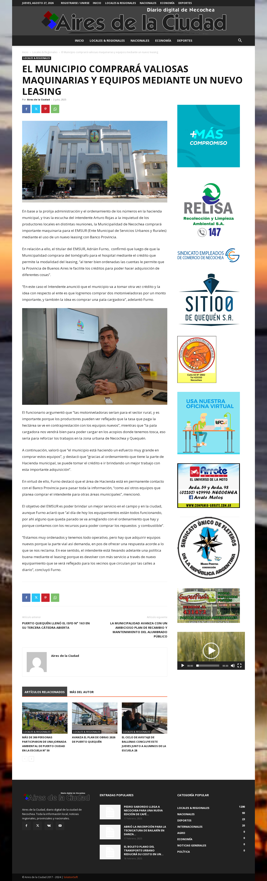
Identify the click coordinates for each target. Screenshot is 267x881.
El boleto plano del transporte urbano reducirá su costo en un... (144, 850)
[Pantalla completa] (239, 666)
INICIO (97, 3)
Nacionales (148, 3)
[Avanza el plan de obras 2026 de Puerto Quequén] (94, 718)
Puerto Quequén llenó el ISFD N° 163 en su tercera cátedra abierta (56, 625)
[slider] (207, 666)
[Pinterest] (45, 109)
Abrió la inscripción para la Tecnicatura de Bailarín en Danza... (145, 830)
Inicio (25, 52)
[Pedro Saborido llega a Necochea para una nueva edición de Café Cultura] (110, 812)
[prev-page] (24, 758)
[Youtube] (60, 826)
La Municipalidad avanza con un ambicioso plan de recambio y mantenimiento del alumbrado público (138, 629)
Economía (167, 3)
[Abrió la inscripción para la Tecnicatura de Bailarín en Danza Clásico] (110, 832)
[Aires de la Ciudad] (133, 20)
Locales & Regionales (120, 3)
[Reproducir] (183, 666)
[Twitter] (36, 109)
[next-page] (31, 758)
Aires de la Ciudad (38, 99)
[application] (211, 651)
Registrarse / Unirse (75, 3)
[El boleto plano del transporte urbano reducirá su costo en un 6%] (110, 852)
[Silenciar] (233, 666)
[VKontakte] (49, 826)
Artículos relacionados (45, 692)
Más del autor (82, 692)
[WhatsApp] (55, 109)
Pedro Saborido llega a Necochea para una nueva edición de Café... (143, 810)
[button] (240, 41)
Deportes (185, 3)
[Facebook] (26, 109)
